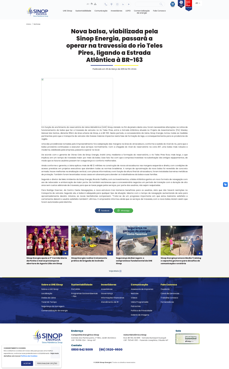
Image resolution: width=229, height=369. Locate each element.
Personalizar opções (47, 363)
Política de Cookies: (29, 356)
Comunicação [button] (100, 10)
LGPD (128, 10)
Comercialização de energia (54, 310)
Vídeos (134, 297)
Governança (107, 293)
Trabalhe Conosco (169, 297)
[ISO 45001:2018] (173, 5)
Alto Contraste (91, 4)
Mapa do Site (95, 4)
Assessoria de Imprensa (142, 289)
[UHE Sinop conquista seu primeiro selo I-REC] (180, 5)
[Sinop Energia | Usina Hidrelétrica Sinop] (37, 12)
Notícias (37, 24)
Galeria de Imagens (140, 314)
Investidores (106, 289)
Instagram (117, 4)
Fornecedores (167, 302)
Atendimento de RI (109, 302)
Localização (111, 4)
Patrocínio (136, 306)
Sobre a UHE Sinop (49, 289)
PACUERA (75, 289)
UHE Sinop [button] (67, 10)
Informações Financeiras (112, 297)
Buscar (161, 4)
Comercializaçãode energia (142, 11)
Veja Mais (115, 271)
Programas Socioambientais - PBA (84, 295)
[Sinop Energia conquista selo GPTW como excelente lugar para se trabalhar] (188, 5)
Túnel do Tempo (49, 302)
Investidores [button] (116, 10)
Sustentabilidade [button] (83, 10)
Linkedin (123, 4)
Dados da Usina (48, 297)
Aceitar (27, 363)
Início (28, 24)
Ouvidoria (165, 289)
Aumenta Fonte (88, 4)
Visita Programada (139, 302)
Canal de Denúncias (170, 293)
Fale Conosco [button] (159, 10)
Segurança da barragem (52, 306)
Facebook (105, 210)
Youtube (128, 4)
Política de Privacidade (141, 310)
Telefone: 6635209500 (105, 4)
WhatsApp (125, 210)
